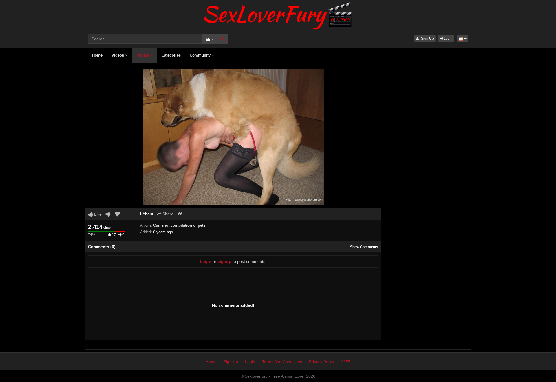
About (147, 214)
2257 (345, 361)
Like (97, 214)
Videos (118, 55)
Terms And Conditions (282, 361)
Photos (143, 55)
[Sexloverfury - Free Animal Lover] (278, 14)
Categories (171, 55)
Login (448, 39)
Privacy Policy (321, 361)
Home (97, 55)
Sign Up (427, 39)
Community (201, 55)
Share (167, 214)
